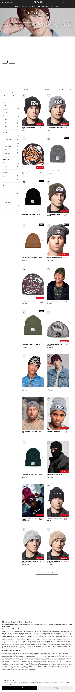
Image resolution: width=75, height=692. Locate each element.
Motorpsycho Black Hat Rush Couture (29, 171)
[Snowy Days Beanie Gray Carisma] (58, 109)
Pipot (5, 62)
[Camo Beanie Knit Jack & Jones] (33, 370)
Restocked (32, 6)
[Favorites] (70, 2)
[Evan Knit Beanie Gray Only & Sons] (33, 413)
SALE (38, 6)
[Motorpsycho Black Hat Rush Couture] (33, 153)
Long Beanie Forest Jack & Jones (30, 344)
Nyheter (24, 6)
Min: (4, 93)
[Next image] (42, 110)
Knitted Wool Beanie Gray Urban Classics (30, 562)
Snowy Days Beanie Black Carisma (28, 128)
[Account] (64, 2)
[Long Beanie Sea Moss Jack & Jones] (33, 457)
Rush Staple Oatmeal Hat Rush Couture (54, 345)
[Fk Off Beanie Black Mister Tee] (58, 500)
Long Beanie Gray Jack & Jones (54, 171)
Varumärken (45, 6)
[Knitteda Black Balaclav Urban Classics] (58, 457)
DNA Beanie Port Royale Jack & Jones (54, 388)
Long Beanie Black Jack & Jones (30, 214)
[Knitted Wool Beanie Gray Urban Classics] (33, 543)
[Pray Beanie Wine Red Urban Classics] (33, 500)
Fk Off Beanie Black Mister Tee (54, 518)
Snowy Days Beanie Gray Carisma (55, 127)
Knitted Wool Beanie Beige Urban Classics (53, 562)
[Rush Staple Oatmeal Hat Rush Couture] (58, 326)
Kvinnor (58, 6)
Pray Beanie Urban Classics (53, 431)
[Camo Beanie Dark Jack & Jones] (58, 283)
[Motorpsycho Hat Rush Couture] (33, 283)
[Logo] (37, 2)
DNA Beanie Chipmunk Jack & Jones (29, 258)
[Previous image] (23, 110)
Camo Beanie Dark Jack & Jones (54, 301)
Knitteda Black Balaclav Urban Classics (54, 475)
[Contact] (67, 2)
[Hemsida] (30, 16)
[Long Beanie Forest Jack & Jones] (33, 326)
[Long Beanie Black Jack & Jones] (33, 196)
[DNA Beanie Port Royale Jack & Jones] (58, 370)
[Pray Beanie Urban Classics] (58, 413)
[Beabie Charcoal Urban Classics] (58, 240)
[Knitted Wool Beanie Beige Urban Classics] (58, 543)
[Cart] (73, 2)
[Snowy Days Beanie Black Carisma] (33, 109)
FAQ (52, 6)
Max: (13, 93)
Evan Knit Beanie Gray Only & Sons (29, 432)
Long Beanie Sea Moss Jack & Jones (29, 475)
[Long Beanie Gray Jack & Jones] (58, 153)
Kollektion (17, 6)
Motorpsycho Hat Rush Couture (30, 301)
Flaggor (12, 62)
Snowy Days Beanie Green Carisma (53, 215)
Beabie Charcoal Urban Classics (54, 257)
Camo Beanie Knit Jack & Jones (30, 388)
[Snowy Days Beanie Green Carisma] (58, 196)
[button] (50, 89)
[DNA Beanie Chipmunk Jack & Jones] (33, 240)
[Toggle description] (37, 31)
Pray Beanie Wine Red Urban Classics (29, 519)
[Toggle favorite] (24, 95)
